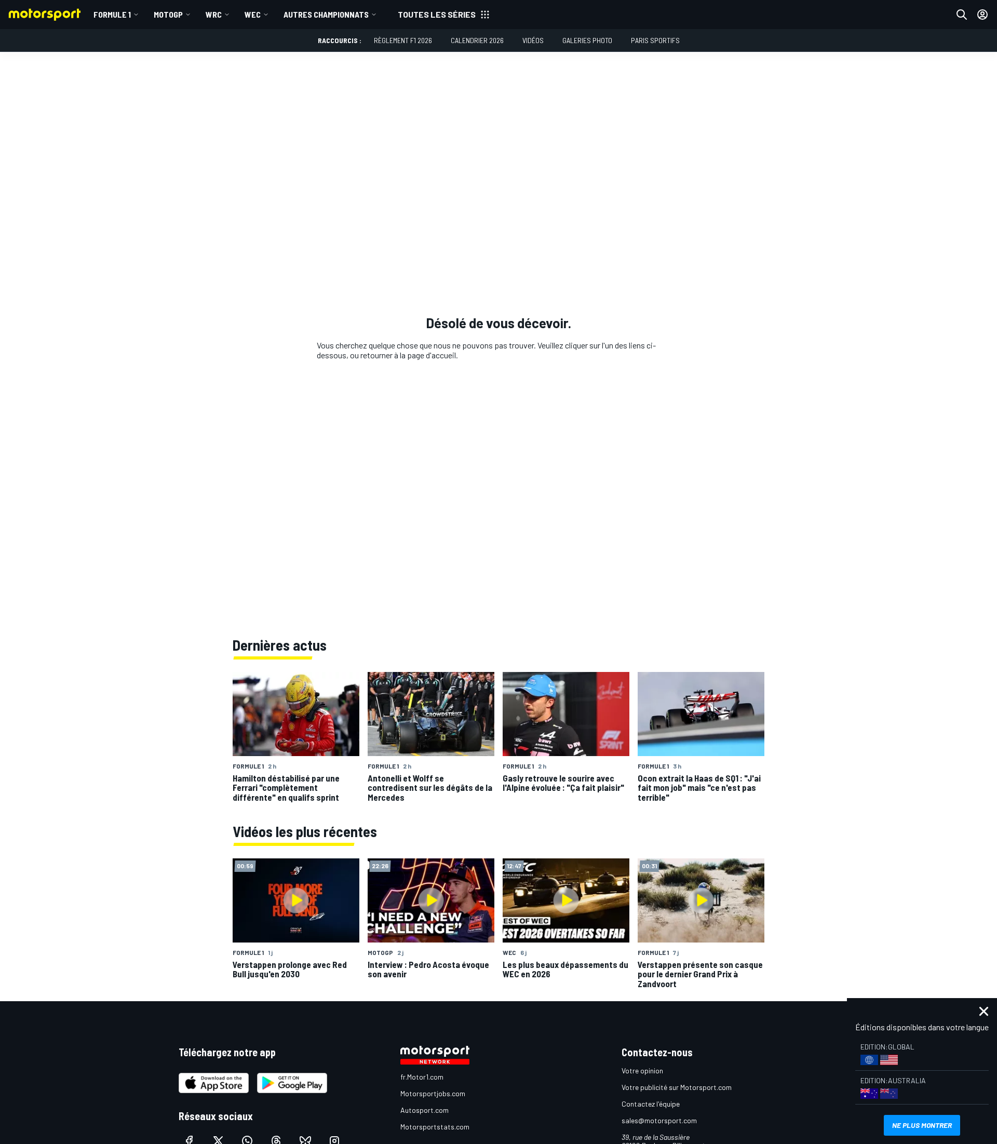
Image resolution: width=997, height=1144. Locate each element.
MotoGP (168, 14)
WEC (253, 14)
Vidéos (533, 40)
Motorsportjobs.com (432, 1093)
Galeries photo (587, 40)
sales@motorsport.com (659, 1120)
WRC (214, 14)
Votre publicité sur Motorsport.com (677, 1087)
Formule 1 (112, 14)
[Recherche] (961, 14)
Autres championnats (326, 14)
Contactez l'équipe (651, 1103)
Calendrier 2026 (477, 40)
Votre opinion (642, 1070)
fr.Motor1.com (421, 1076)
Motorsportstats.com (434, 1126)
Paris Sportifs (655, 40)
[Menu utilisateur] (982, 14)
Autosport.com (424, 1110)
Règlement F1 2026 (403, 40)
